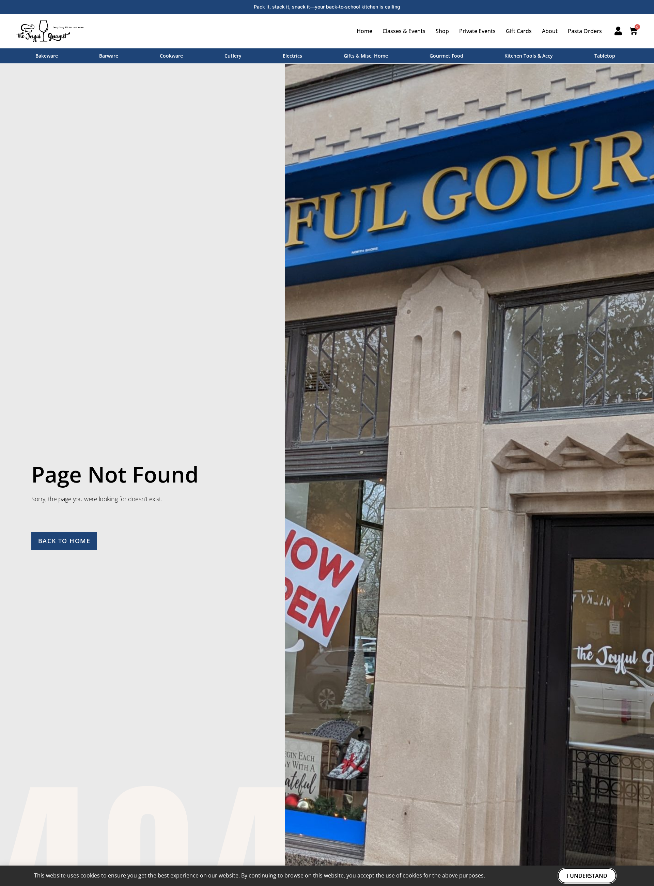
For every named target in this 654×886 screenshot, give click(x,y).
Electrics (292, 55)
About (550, 31)
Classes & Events (404, 31)
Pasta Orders (585, 31)
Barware (108, 55)
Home (364, 31)
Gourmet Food (446, 55)
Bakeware (46, 55)
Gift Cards (519, 31)
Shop (442, 31)
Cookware (171, 55)
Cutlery (233, 55)
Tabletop (604, 55)
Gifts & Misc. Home (366, 55)
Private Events (477, 31)
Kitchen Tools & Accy (528, 55)
